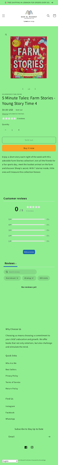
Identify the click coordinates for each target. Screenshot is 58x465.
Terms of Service (13, 382)
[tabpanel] (29, 293)
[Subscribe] (49, 436)
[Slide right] (35, 89)
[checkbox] (43, 278)
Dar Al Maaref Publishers (24, 460)
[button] (3, 16)
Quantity (5, 124)
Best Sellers (11, 369)
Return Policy (12, 388)
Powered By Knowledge (39, 460)
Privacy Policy (12, 375)
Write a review (29, 252)
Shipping (5, 114)
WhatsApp (10, 419)
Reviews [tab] (10, 263)
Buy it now (29, 148)
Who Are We (11, 363)
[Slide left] (23, 89)
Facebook (10, 412)
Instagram (10, 406)
